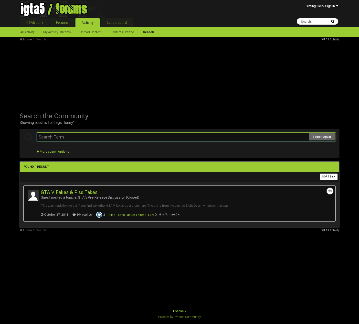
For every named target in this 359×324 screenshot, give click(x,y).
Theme (178, 311)
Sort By (328, 176)
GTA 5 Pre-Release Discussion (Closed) (108, 197)
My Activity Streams (57, 32)
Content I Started (122, 32)
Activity (88, 23)
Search (148, 32)
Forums (62, 23)
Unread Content (91, 32)
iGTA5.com (34, 23)
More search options (54, 151)
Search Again (322, 137)
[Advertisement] (108, 75)
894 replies (84, 214)
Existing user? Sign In (320, 6)
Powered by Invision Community (179, 317)
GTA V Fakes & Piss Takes (69, 192)
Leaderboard (117, 23)
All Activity (27, 32)
